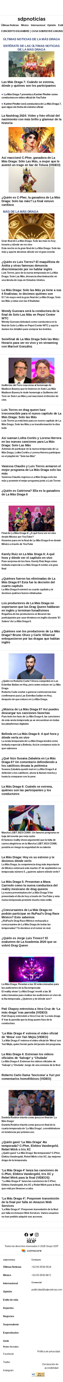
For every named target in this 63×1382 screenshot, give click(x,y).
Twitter (6, 1362)
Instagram (8, 1370)
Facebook (8, 1354)
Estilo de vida (10, 1300)
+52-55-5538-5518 (41, 1267)
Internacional (38, 25)
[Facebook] (26, 1235)
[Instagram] (37, 1235)
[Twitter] (31, 1234)
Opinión (51, 25)
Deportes (8, 1308)
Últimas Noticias (10, 25)
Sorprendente (11, 1324)
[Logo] (31, 19)
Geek (6, 1341)
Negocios (8, 1316)
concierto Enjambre (15, 31)
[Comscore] (31, 1250)
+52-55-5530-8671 (41, 1275)
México (25, 25)
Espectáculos (11, 1332)
